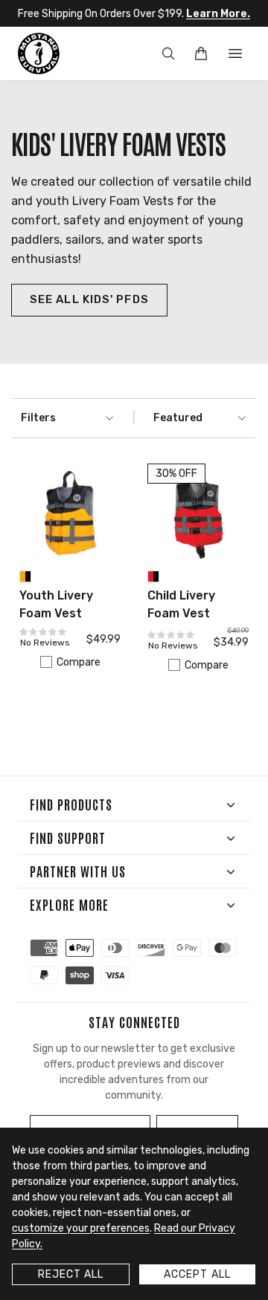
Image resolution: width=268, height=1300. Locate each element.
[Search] (168, 53)
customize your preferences (81, 1228)
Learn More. (218, 13)
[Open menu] (235, 53)
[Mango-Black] (25, 576)
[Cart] (201, 53)
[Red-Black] (153, 576)
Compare (78, 662)
